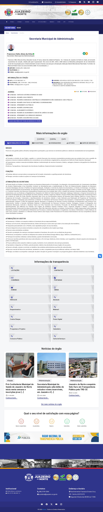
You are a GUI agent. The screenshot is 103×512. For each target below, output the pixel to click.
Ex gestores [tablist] (38, 143)
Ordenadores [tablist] (55, 143)
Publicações (52, 21)
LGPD (64, 21)
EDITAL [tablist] (53, 139)
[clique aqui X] (51, 504)
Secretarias (27, 21)
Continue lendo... (11, 398)
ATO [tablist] (64, 139)
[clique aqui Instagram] (61, 504)
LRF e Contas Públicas (42, 21)
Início (7, 33)
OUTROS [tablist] (41, 139)
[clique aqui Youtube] (56, 504)
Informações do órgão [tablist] (17, 143)
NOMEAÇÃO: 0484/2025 (23, 68)
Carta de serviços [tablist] (89, 143)
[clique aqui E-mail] (42, 504)
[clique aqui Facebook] (46, 504)
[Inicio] (6, 21)
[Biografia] (84, 53)
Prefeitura (12, 21)
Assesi (44, 509)
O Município (19, 21)
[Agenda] (86, 53)
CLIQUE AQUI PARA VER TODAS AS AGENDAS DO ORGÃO (25, 121)
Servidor (58, 21)
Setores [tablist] (71, 143)
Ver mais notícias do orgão (51, 404)
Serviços (33, 21)
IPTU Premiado (70, 21)
